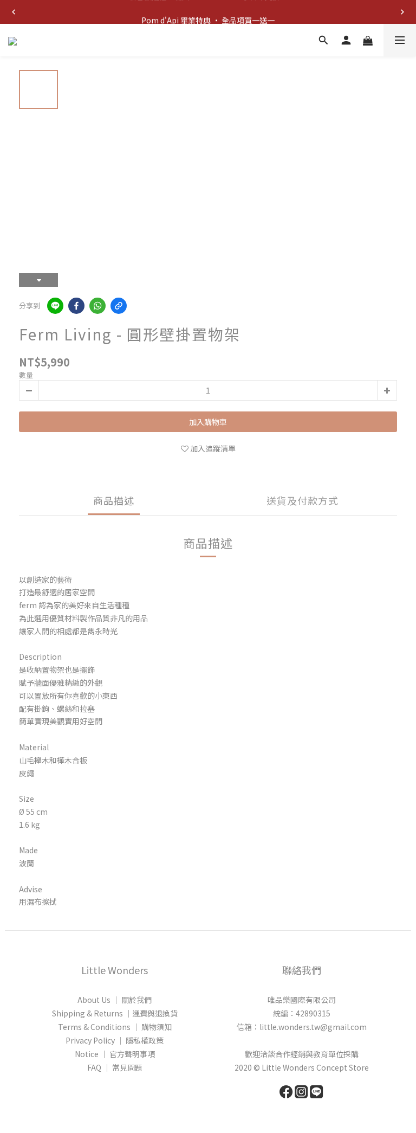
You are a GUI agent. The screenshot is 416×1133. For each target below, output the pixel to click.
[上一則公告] (13, 12)
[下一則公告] (402, 12)
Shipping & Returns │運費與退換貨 (115, 1013)
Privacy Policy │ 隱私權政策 (115, 1040)
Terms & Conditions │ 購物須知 (115, 1026)
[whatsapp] (97, 306)
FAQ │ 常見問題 (114, 1067)
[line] (55, 306)
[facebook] (76, 306)
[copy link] (118, 306)
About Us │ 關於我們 (114, 999)
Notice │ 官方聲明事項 (115, 1053)
